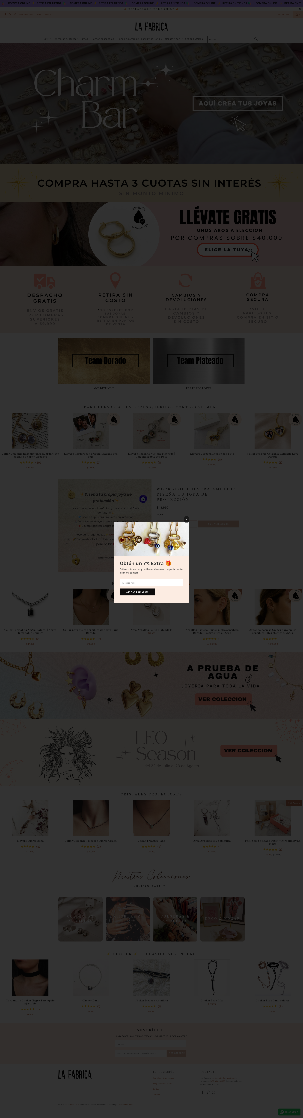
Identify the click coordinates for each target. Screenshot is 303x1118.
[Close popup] (186, 519)
